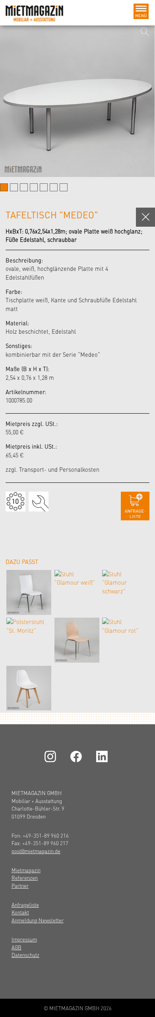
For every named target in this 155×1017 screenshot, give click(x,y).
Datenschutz (25, 954)
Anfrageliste (25, 904)
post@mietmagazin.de (36, 851)
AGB (16, 947)
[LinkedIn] (103, 756)
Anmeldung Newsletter (38, 920)
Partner (20, 885)
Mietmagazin (26, 870)
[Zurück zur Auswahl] (145, 217)
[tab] (4, 187)
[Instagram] (52, 756)
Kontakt (20, 912)
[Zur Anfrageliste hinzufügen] (135, 506)
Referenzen (25, 877)
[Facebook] (77, 756)
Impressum (24, 939)
